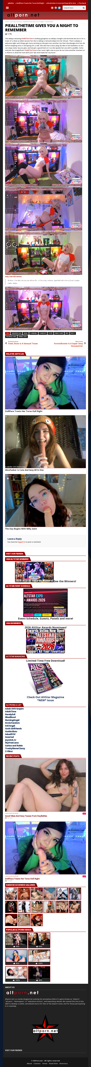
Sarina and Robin (14, 745)
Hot (67, 333)
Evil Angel (10, 725)
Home (7, 22)
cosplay (43, 333)
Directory (63, 1063)
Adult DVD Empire (14, 708)
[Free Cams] (45, 77)
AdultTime (10, 711)
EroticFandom (12, 722)
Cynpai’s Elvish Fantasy (72, 3)
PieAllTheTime (27, 38)
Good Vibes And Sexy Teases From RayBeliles (26, 816)
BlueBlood (10, 717)
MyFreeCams (11, 336)
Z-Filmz (9, 751)
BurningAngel (12, 720)
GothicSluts (11, 731)
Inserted (9, 736)
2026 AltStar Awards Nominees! (45, 627)
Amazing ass (16, 333)
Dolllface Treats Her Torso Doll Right (23, 411)
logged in (21, 542)
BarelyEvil (10, 714)
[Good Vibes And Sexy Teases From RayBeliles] (45, 785)
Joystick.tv (10, 739)
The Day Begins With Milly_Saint (49, 3)
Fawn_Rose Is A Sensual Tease (23, 343)
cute (50, 333)
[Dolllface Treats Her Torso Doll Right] (45, 383)
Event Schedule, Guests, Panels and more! (45, 618)
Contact (37, 1063)
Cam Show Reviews (16, 22)
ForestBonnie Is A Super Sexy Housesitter (68, 344)
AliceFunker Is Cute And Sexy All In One (20, 3)
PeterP (10, 818)
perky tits (23, 336)
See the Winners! (65, 581)
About (29, 1063)
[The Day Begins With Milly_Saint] (45, 500)
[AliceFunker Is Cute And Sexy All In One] (45, 441)
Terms (44, 1063)
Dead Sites (53, 1063)
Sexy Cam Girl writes (13, 276)
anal (26, 333)
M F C (73, 333)
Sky (10, 34)
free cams (59, 333)
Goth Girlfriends (13, 728)
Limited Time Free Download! (45, 660)
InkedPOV (10, 734)
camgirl (33, 333)
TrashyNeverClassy (15, 748)
